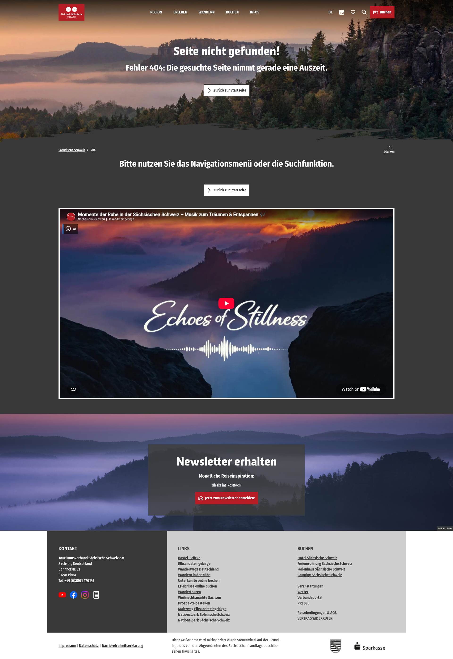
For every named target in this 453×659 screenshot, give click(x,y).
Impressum (67, 645)
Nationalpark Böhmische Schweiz (204, 614)
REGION (156, 12)
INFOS (254, 12)
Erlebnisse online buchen (197, 586)
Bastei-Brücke (189, 558)
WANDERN (207, 12)
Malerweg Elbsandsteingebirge (202, 609)
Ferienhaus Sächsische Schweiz (321, 569)
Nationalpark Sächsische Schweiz (204, 620)
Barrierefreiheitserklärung (122, 645)
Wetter (303, 592)
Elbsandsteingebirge (194, 563)
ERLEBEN (180, 12)
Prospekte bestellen (194, 603)
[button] (441, 653)
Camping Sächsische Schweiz (320, 575)
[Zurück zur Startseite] (71, 12)
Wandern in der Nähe (194, 575)
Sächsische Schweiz (72, 150)
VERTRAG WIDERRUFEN (315, 618)
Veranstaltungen (310, 586)
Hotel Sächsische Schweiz (317, 558)
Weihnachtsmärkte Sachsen (199, 597)
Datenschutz (89, 645)
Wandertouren (189, 592)
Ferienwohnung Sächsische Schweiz (325, 563)
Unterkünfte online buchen (198, 580)
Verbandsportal (310, 597)
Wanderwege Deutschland (198, 569)
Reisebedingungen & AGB (317, 612)
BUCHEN (232, 12)
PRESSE (303, 603)
